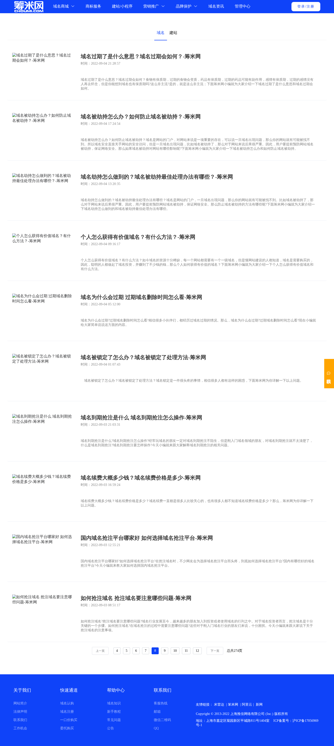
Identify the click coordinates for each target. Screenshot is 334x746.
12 (197, 651)
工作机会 (20, 728)
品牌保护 (184, 6)
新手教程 (114, 711)
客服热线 (160, 703)
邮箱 (157, 711)
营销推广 (151, 6)
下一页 (215, 651)
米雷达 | (221, 704)
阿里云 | (249, 704)
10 (175, 651)
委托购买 (67, 728)
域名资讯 (216, 6)
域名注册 (67, 711)
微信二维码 (162, 720)
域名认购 (67, 703)
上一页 (100, 651)
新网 (259, 704)
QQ (156, 728)
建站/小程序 (122, 6)
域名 (161, 33)
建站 (173, 33)
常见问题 (114, 720)
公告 (110, 728)
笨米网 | (235, 704)
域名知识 (114, 703)
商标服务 (93, 6)
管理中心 (242, 6)
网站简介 (20, 703)
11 (186, 651)
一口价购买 (68, 720)
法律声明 (20, 711)
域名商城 (61, 6)
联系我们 (20, 720)
